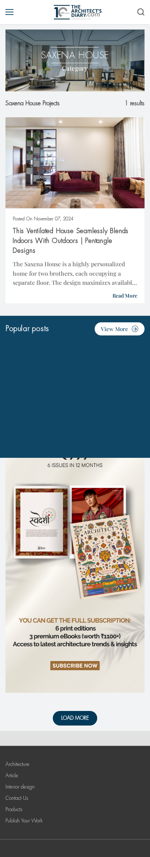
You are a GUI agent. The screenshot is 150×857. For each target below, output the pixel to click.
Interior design (20, 786)
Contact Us (16, 798)
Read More (124, 295)
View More (114, 329)
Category (75, 68)
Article (11, 775)
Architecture (17, 764)
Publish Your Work (24, 820)
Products (13, 809)
